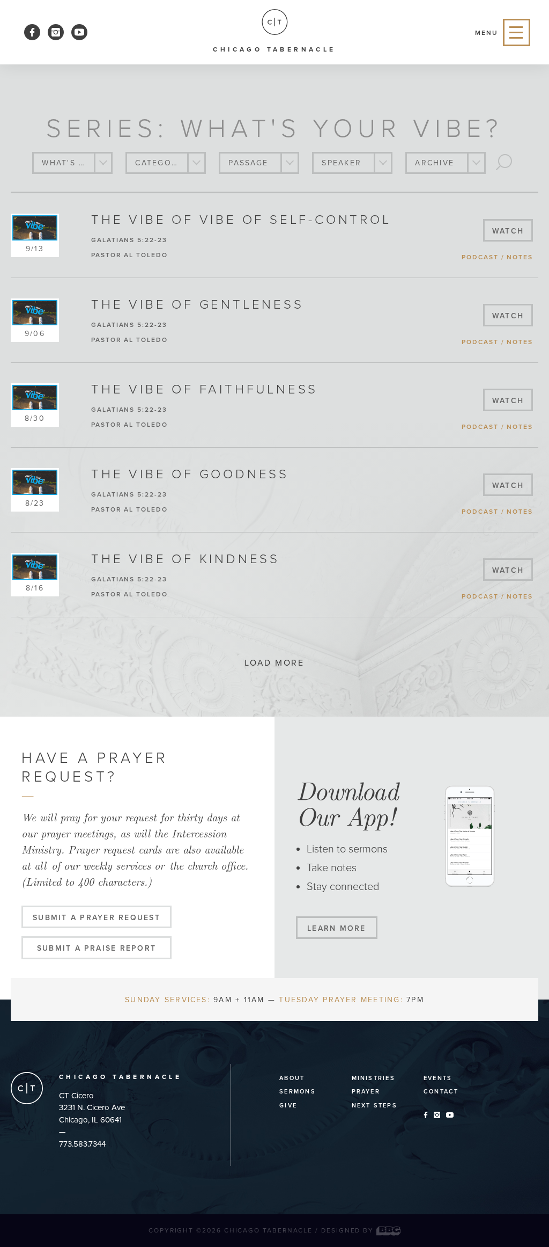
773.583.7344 (82, 1144)
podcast (480, 257)
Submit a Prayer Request (96, 917)
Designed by (348, 1230)
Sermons (297, 1091)
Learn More (336, 928)
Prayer (366, 1091)
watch (508, 231)
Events (438, 1078)
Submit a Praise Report (96, 948)
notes (520, 257)
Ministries (373, 1078)
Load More (274, 663)
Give (288, 1105)
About (292, 1078)
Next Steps (374, 1105)
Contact (441, 1091)
